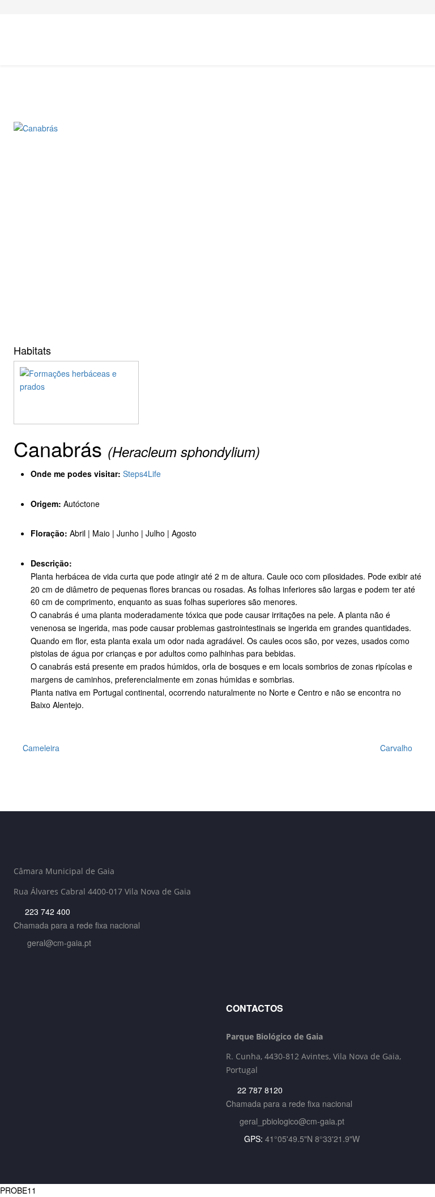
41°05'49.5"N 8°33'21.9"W (312, 1138)
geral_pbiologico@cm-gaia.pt (292, 1121)
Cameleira (39, 747)
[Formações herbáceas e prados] (217, 392)
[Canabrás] (217, 229)
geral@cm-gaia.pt (59, 942)
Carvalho (397, 747)
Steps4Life (142, 473)
